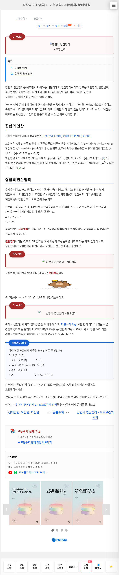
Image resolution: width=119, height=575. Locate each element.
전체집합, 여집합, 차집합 (76, 136)
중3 (57, 25)
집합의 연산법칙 (24, 73)
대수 (79, 25)
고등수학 (20, 18)
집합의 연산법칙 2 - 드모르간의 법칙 (36, 404)
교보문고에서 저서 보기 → (33, 472)
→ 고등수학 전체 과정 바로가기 (34, 442)
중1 (40, 25)
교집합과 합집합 (52, 136)
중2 (48, 25)
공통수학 (38, 18)
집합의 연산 (20, 67)
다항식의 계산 (69, 324)
